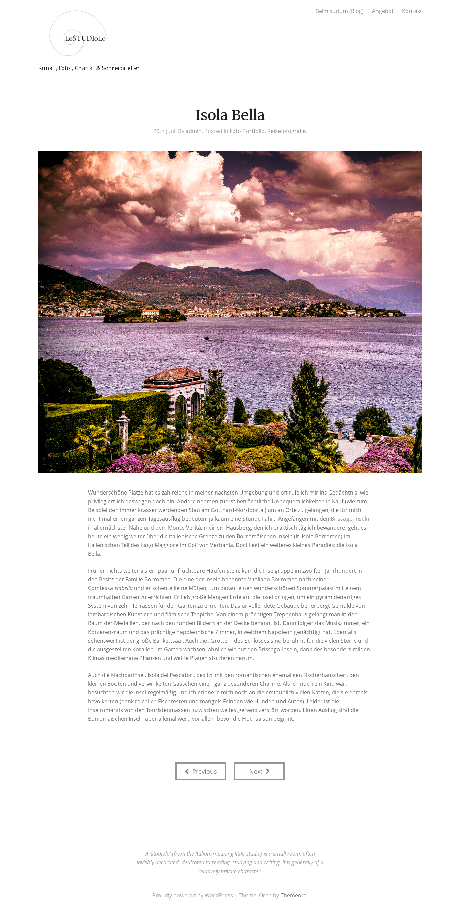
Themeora (294, 895)
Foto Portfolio (247, 131)
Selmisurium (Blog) (340, 11)
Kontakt (412, 11)
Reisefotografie (286, 131)
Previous (204, 771)
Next (256, 771)
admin (194, 131)
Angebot (383, 11)
